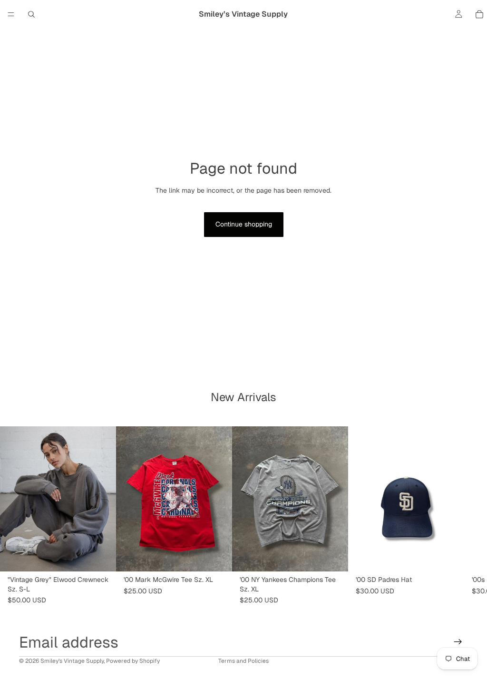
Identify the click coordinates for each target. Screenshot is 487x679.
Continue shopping (243, 224)
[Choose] (101, 556)
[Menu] (11, 14)
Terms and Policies (243, 661)
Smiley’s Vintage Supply (72, 661)
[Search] (31, 14)
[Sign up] (458, 642)
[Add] (217, 556)
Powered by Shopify (133, 661)
